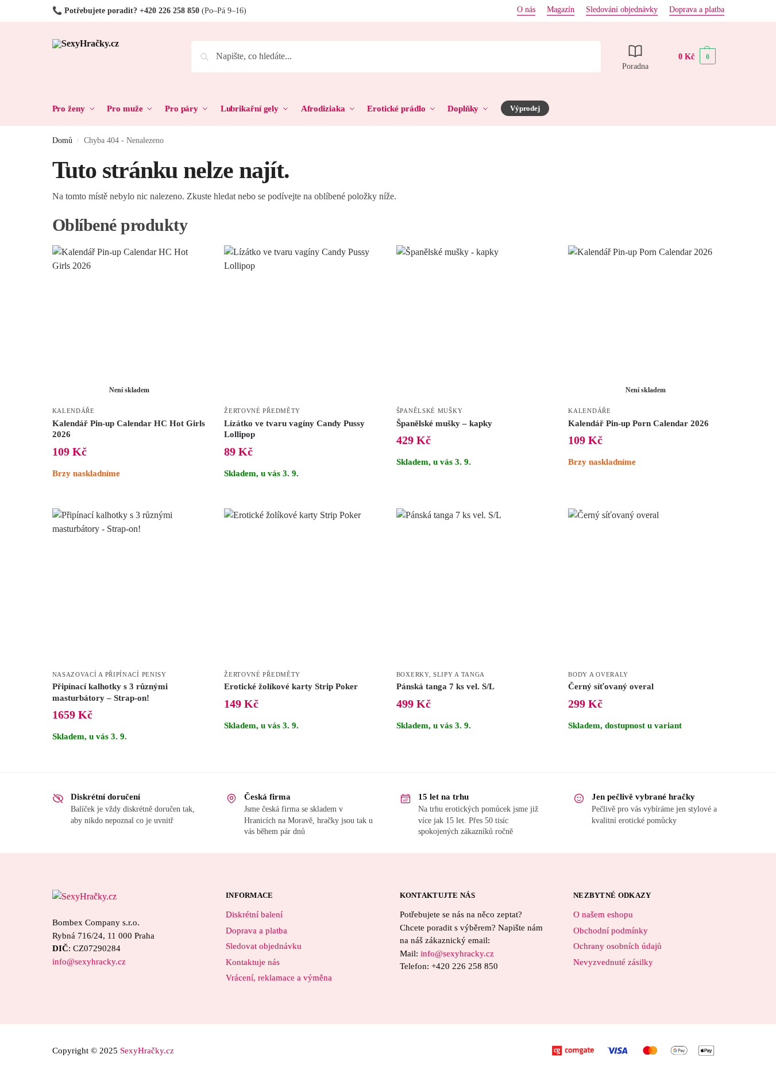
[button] (697, 56)
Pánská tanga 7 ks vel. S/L (445, 686)
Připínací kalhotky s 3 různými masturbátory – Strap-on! (110, 692)
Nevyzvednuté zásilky (613, 962)
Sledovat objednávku (264, 946)
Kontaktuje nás (253, 962)
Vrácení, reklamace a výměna (279, 977)
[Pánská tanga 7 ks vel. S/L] (473, 585)
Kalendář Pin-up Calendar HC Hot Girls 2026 (128, 429)
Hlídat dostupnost (129, 496)
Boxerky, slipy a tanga (440, 674)
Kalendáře (73, 410)
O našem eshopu (603, 914)
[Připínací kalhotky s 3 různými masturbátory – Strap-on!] (129, 585)
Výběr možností (646, 748)
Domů (62, 140)
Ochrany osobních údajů (617, 946)
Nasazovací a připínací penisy (109, 674)
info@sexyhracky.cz (89, 961)
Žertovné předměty (262, 410)
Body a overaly (598, 674)
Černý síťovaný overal (611, 686)
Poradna (635, 66)
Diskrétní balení (254, 914)
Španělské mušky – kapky (444, 423)
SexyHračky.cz (147, 1050)
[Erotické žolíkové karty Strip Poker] (301, 585)
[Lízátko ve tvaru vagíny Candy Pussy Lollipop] (301, 322)
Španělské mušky (429, 410)
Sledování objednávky (622, 10)
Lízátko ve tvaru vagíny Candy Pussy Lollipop (294, 429)
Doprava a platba (696, 10)
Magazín (560, 10)
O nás (526, 10)
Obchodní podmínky (610, 930)
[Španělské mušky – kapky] (473, 322)
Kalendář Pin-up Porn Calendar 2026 (638, 423)
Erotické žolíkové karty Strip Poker (291, 686)
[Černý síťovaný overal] (645, 585)
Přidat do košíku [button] (301, 496)
